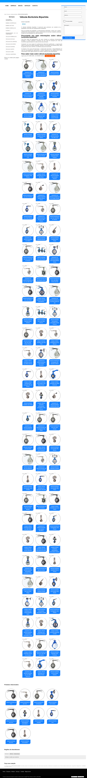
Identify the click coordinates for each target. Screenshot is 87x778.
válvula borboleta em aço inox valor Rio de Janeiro (28, 259)
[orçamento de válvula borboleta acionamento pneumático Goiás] (28, 623)
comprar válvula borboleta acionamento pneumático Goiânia (54, 549)
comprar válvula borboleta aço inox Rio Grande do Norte (41, 549)
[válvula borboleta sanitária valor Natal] (28, 395)
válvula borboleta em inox (11, 703)
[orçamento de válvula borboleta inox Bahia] (28, 230)
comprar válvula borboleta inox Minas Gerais (41, 673)
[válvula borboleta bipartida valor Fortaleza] (55, 644)
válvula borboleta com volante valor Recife (55, 591)
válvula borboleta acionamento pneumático (25, 722)
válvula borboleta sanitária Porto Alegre (55, 239)
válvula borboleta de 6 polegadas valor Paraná (54, 528)
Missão (20, 5)
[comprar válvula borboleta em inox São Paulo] (41, 166)
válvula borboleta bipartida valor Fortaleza (55, 653)
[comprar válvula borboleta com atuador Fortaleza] (41, 623)
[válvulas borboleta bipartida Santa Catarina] (55, 146)
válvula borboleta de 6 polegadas (39, 703)
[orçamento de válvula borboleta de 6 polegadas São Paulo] (41, 418)
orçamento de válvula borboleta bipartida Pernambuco (41, 96)
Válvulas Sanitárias (11, 54)
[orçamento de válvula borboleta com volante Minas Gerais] (55, 250)
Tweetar (24, 24)
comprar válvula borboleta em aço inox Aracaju (28, 653)
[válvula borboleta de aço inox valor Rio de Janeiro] (55, 209)
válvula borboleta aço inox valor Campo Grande (28, 342)
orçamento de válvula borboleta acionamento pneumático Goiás (28, 633)
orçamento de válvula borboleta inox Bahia (28, 239)
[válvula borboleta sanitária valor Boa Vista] (41, 333)
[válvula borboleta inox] (52, 713)
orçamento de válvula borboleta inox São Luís (55, 136)
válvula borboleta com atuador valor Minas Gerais (41, 383)
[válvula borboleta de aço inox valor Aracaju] (55, 418)
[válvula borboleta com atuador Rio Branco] (55, 439)
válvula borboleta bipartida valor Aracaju (41, 116)
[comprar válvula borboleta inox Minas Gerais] (41, 664)
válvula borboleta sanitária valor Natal (28, 404)
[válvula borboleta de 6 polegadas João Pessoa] (28, 166)
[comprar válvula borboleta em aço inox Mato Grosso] (28, 353)
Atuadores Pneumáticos (9, 20)
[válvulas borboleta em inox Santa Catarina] (55, 664)
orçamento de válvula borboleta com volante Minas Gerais (54, 260)
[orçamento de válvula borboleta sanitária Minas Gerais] (41, 187)
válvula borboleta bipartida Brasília (41, 238)
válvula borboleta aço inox (11, 742)
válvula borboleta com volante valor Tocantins (55, 95)
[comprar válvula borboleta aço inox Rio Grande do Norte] (41, 540)
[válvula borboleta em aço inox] (11, 713)
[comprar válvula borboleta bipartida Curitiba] (55, 623)
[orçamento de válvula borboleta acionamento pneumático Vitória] (28, 561)
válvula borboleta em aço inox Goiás (41, 569)
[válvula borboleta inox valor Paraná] (41, 250)
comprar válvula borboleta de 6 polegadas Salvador (41, 488)
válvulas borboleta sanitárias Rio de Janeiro (41, 136)
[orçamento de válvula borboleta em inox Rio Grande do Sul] (55, 291)
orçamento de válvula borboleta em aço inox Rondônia (41, 74)
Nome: (65, 7)
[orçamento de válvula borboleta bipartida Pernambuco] (41, 86)
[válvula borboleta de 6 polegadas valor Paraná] (55, 518)
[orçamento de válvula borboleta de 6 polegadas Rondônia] (28, 65)
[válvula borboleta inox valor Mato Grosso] (41, 312)
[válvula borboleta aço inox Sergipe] (28, 107)
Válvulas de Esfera (11, 44)
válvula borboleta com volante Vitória (27, 135)
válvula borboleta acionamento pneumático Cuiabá (41, 611)
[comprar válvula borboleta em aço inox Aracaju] (28, 644)
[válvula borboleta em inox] (11, 694)
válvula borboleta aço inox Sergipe (28, 115)
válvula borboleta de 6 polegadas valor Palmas (54, 611)
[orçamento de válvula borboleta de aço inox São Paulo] (28, 271)
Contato (35, 5)
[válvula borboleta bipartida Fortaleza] (55, 459)
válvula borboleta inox (52, 721)
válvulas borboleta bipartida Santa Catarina (54, 156)
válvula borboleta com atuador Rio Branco (55, 449)
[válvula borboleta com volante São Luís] (28, 146)
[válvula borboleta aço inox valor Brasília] (28, 499)
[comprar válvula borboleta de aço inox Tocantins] (41, 439)
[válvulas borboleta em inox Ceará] (28, 439)
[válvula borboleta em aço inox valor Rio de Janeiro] (28, 250)
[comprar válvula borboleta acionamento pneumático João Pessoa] (41, 395)
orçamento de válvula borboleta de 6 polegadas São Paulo (41, 428)
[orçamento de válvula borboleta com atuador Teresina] (55, 166)
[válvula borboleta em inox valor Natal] (28, 291)
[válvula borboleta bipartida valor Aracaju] (41, 107)
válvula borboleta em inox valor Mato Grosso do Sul (55, 280)
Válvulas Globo (10, 51)
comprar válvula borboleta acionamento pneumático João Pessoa (41, 406)
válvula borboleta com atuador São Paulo (55, 488)
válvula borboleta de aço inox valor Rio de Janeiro (54, 218)
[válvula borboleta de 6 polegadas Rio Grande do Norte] (55, 353)
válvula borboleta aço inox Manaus (28, 467)
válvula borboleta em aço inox (11, 721)
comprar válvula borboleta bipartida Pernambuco (41, 300)
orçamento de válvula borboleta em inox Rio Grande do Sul (55, 300)
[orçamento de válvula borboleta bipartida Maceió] (28, 418)
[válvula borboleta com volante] (52, 694)
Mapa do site (28, 771)
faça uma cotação (50, 55)
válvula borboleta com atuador (25, 742)
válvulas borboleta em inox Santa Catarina (54, 673)
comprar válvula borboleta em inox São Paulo (41, 175)
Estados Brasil (16, 753)
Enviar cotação (68, 37)
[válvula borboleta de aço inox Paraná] (41, 146)
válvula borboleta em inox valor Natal (28, 299)
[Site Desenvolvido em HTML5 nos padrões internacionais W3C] (74, 776)
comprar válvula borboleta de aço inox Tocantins (41, 449)
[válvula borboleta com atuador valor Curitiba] (28, 479)
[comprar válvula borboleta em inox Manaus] (55, 333)
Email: (65, 11)
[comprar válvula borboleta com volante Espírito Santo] (28, 602)
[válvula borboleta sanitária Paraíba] (41, 582)
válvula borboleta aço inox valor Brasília (28, 508)
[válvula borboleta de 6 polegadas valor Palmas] (55, 602)
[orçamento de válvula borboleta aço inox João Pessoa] (41, 209)
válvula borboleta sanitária (39, 721)
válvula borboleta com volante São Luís (28, 156)
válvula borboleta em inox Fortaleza (41, 507)
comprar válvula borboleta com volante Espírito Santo (28, 612)
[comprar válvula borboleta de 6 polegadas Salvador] (41, 479)
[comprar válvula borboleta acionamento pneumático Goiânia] (55, 540)
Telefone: (65, 15)
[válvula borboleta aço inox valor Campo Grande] (28, 333)
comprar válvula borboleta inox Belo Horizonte (54, 383)
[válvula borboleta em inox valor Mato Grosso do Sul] (55, 271)
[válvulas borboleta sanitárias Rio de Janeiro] (41, 127)
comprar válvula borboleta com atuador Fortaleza (41, 632)
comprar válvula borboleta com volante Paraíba (54, 116)
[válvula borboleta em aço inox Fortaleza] (28, 187)
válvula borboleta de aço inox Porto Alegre (28, 591)
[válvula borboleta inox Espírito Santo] (55, 65)
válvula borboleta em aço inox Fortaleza (28, 196)
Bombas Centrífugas (11, 23)
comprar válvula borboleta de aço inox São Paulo (28, 528)
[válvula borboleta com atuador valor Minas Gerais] (41, 374)
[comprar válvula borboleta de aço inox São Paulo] (28, 518)
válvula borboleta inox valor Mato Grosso (41, 321)
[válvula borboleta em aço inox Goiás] (41, 561)
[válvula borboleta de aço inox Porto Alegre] (28, 582)
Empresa (13, 5)
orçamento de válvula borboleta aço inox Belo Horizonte (28, 674)
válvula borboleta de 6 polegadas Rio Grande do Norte (54, 362)
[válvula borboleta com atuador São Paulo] (55, 479)
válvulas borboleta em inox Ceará (28, 448)
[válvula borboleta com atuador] (25, 733)
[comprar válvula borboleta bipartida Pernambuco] (41, 291)
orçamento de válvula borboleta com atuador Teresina (55, 176)
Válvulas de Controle (11, 41)
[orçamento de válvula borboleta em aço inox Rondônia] (41, 65)
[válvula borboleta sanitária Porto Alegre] (55, 230)
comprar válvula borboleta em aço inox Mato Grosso (28, 362)
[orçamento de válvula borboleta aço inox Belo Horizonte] (28, 664)
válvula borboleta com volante (52, 703)
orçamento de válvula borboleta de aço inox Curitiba (41, 468)
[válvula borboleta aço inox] (11, 733)
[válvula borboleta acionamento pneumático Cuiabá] (41, 602)
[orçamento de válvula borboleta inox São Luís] (55, 127)
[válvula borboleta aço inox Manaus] (28, 459)
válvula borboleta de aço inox (25, 703)
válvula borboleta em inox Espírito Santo (41, 279)
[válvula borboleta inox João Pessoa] (28, 209)
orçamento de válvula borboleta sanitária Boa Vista (54, 405)
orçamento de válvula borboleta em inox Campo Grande (55, 197)
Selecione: (7, 753)
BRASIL (11, 753)
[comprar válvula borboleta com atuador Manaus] (28, 540)
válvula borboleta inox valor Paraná (41, 258)
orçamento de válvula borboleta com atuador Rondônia (41, 528)
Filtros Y (8, 30)
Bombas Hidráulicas (11, 28)
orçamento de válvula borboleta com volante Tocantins (41, 363)
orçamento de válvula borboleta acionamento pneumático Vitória (28, 571)
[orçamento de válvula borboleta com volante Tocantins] (41, 353)
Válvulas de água (10, 39)
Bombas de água (10, 25)
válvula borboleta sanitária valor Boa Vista (41, 342)
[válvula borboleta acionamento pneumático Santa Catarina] (55, 312)
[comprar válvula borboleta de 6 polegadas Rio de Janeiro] (28, 374)
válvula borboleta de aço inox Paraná (41, 155)
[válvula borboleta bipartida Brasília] (41, 230)
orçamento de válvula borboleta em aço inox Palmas (28, 95)
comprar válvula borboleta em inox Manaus (55, 342)
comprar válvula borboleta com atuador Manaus (28, 549)
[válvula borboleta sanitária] (39, 713)
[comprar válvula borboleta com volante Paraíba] (55, 107)
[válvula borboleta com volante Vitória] (28, 127)
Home (7, 5)
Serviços (27, 5)
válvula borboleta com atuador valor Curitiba (28, 488)
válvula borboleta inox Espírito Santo (54, 73)
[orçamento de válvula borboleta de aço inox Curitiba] (41, 459)
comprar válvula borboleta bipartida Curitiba (54, 632)
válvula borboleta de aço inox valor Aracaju (54, 427)
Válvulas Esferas (10, 46)
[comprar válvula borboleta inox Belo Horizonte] (55, 374)
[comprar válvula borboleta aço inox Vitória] (55, 499)
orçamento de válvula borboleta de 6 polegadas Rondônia (28, 74)
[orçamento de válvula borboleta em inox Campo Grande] (55, 187)
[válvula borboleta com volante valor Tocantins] (55, 86)
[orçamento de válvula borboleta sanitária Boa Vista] (55, 395)
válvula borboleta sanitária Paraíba (41, 590)
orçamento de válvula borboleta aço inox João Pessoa (41, 219)
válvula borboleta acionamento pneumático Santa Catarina (55, 322)
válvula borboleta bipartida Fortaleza (54, 467)
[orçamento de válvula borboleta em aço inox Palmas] (28, 86)
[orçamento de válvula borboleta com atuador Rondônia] (41, 518)
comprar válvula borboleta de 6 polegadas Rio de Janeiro (28, 384)
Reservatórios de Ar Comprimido (12, 34)
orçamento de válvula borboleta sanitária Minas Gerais (41, 197)
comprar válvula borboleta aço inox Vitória (54, 508)
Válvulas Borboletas (11, 36)
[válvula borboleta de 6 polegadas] (39, 694)
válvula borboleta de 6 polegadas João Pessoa (28, 175)
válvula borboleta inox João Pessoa (28, 217)
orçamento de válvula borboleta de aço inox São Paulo (28, 280)
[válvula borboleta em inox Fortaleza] (41, 499)
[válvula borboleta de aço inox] (25, 694)
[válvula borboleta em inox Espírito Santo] (41, 271)
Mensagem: (65, 25)
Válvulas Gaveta (10, 49)
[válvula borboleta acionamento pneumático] (25, 713)
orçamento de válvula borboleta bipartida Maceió (28, 427)
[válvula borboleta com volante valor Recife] (55, 582)
